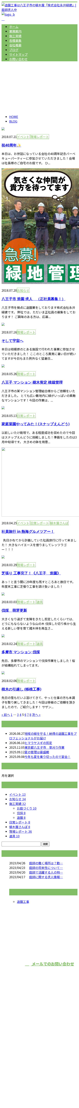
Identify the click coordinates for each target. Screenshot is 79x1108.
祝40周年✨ (11, 145)
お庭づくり (26, 808)
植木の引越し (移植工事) (21, 689)
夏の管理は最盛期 (37, 752)
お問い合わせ (18, 59)
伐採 (21, 813)
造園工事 (23, 901)
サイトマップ (18, 54)
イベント (23, 136)
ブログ (13, 49)
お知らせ (23, 290)
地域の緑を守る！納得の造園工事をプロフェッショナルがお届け (43, 735)
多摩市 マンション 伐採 (21, 651)
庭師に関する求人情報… (46, 877)
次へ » (36, 714)
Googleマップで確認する (20, 1067)
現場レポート (39, 136)
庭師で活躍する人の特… (46, 872)
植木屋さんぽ (59, 523)
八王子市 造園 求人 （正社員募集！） (33, 298)
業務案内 (15, 31)
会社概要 (15, 45)
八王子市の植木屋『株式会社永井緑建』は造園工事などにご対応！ (38, 1042)
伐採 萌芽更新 (14, 610)
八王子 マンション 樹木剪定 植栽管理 (32, 382)
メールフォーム (15, 86)
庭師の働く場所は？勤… (46, 863)
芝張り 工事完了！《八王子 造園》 (31, 573)
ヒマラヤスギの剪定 (38, 742)
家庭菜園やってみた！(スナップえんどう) (35, 423)
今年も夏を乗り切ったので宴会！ (48, 756)
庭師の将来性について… (46, 867)
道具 (40, 601)
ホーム (13, 26)
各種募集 (15, 40)
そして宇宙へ (12, 340)
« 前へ (6, 714)
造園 (21, 817)
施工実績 (15, 36)
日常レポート (26, 415)
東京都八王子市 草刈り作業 (44, 747)
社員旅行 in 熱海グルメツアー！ (28, 531)
